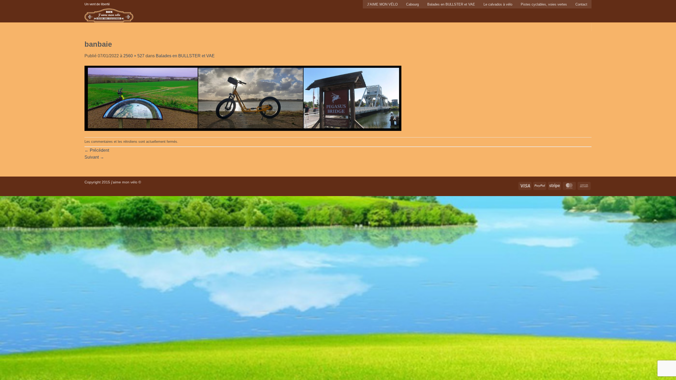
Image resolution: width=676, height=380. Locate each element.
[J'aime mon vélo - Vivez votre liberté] (123, 15)
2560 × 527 (133, 56)
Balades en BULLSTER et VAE (451, 4)
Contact (581, 4)
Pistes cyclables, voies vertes (544, 4)
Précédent (96, 150)
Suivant (94, 157)
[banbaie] (242, 98)
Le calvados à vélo (497, 4)
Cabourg (412, 4)
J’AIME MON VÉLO (382, 4)
